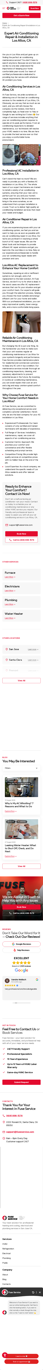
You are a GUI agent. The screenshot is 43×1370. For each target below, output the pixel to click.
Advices (11, 780)
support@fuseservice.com (20, 1132)
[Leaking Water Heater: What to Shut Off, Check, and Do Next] (21, 829)
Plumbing (22, 822)
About (5, 1274)
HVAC (5, 1244)
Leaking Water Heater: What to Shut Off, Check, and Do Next (20, 848)
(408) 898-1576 (30, 2)
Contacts (6, 1284)
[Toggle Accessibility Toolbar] (5, 1355)
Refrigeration (8, 1249)
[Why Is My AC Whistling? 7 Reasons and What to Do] (21, 787)
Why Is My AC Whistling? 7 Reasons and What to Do (19, 805)
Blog (4, 1279)
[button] (35, 8)
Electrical (6, 1253)
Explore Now (9, 811)
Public (5, 1263)
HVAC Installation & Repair (19, 783)
